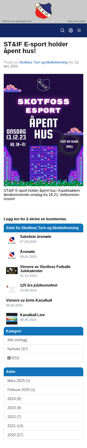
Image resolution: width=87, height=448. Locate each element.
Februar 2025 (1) (21, 390)
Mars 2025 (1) (18, 381)
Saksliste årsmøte (35, 237)
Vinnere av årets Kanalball (29, 300)
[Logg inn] (71, 30)
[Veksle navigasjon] (79, 30)
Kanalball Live (32, 315)
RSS (15, 358)
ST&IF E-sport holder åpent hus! (36, 47)
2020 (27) (15, 435)
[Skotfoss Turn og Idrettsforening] (43, 11)
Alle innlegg (17, 340)
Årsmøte (27, 252)
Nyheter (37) (17, 349)
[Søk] (62, 30)
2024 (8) (14, 399)
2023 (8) (14, 408)
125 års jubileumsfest (38, 285)
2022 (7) (14, 417)
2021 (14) (15, 426)
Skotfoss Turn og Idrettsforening (43, 62)
